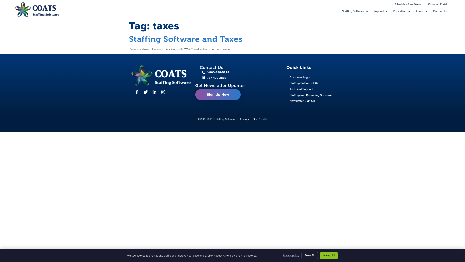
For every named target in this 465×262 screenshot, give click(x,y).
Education (403, 12)
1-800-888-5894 (218, 72)
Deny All (309, 255)
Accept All (329, 255)
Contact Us (441, 12)
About (423, 12)
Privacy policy (291, 255)
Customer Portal (439, 4)
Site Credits (260, 119)
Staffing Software (356, 12)
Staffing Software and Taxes (185, 39)
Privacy (244, 119)
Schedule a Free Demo (409, 4)
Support (382, 12)
